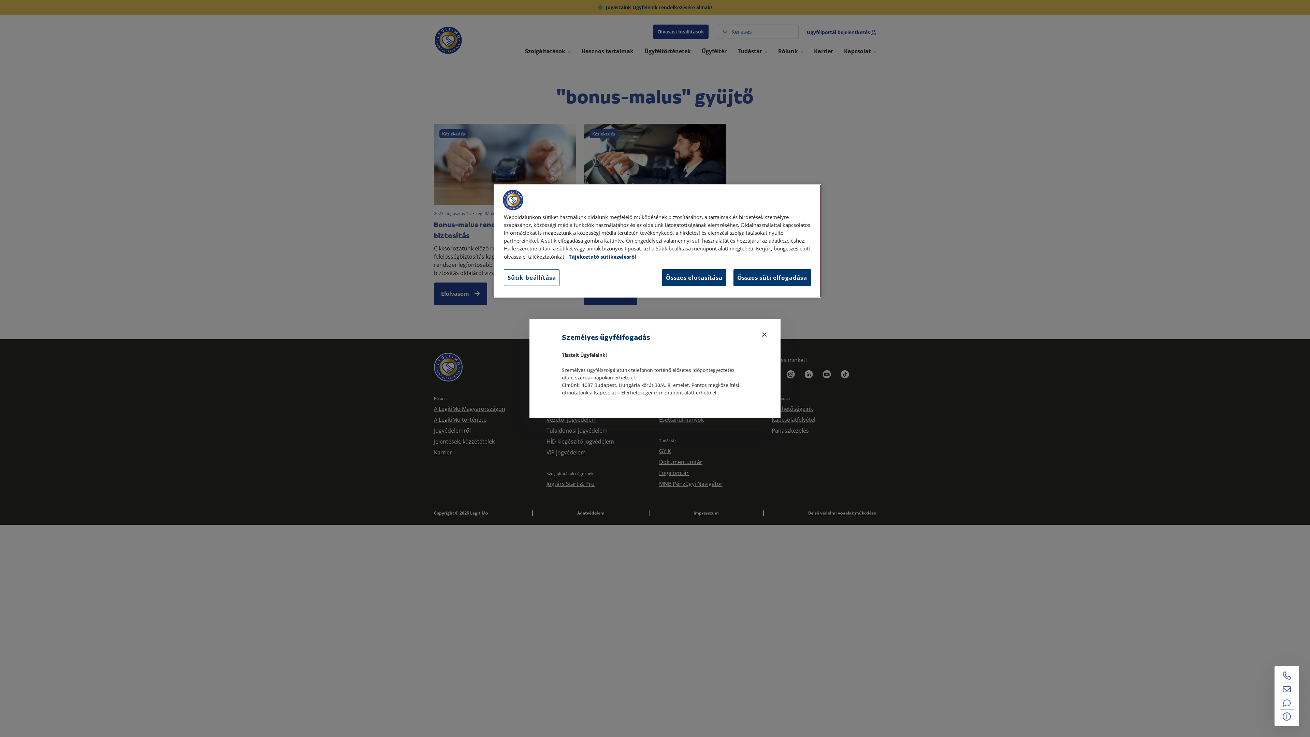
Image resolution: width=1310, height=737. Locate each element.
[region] (657, 241)
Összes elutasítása (694, 277)
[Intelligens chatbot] (1287, 703)
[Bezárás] (764, 335)
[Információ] (1287, 716)
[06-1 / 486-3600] (1287, 675)
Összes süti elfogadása (772, 277)
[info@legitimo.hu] (1287, 689)
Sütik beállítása (532, 277)
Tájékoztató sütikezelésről (602, 256)
